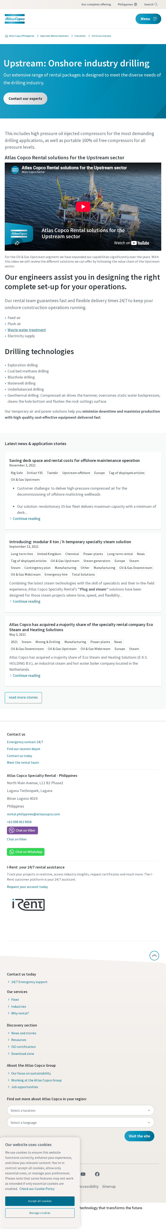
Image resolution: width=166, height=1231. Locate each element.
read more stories (23, 697)
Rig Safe (17, 473)
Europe (99, 473)
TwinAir (52, 473)
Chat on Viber (17, 839)
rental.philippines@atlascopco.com (33, 814)
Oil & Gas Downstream (135, 567)
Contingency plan (37, 567)
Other (85, 567)
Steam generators (96, 561)
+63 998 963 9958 (19, 822)
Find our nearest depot (23, 749)
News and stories (23, 1033)
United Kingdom (49, 554)
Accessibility (89, 1186)
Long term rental (120, 554)
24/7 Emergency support (29, 982)
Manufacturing (66, 567)
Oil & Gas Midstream (26, 574)
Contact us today (19, 756)
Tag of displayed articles (127, 473)
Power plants (93, 554)
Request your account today (27, 887)
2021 (14, 642)
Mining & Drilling (47, 642)
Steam (134, 561)
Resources (18, 1040)
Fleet (15, 999)
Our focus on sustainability (31, 1073)
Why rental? (20, 1013)
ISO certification (23, 1046)
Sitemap (109, 1186)
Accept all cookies (40, 1201)
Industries (18, 1006)
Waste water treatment (27, 329)
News (141, 554)
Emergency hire (56, 574)
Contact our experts (25, 98)
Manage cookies (39, 1213)
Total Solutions (83, 574)
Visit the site (139, 1136)
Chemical (72, 554)
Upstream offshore (76, 473)
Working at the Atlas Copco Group (36, 1080)
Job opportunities (24, 1087)
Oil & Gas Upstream (25, 479)
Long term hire (22, 554)
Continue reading (26, 518)
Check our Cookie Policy (36, 1188)
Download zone (22, 1053)
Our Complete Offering (96, 4)
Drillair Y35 (35, 473)
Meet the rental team (23, 762)
